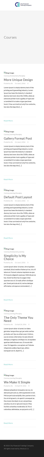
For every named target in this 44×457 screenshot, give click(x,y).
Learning (12, 134)
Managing (22, 76)
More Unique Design (18, 80)
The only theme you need (18, 319)
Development (14, 76)
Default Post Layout (18, 197)
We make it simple (17, 382)
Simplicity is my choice (15, 257)
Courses (6, 76)
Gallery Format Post (18, 138)
